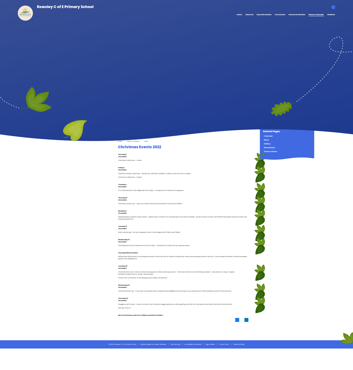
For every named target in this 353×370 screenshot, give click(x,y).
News (146, 141)
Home (120, 141)
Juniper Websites (160, 344)
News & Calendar (133, 141)
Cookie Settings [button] (238, 344)
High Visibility (210, 344)
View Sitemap (175, 344)
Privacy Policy (224, 344)
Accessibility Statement (193, 344)
